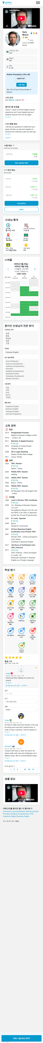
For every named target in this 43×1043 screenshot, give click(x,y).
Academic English (9, 816)
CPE (31, 814)
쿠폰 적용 (21, 85)
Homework (7, 811)
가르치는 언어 (13, 50)
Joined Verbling (29, 228)
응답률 (8, 228)
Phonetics (6, 814)
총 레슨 (26, 238)
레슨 (10, 65)
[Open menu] (38, 3)
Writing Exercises (32, 811)
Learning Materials (18, 811)
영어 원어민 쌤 (8, 821)
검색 (6, 690)
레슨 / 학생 (9, 248)
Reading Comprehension (20, 814)
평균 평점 (27, 248)
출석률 (8, 238)
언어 (6, 698)
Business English (23, 816)
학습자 (11, 58)
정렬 (6, 706)
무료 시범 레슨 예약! (21, 1038)
